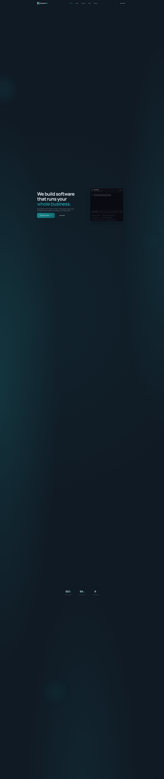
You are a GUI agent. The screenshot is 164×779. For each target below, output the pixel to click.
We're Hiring (122, 3)
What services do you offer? (96, 215)
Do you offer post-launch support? (110, 219)
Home (71, 3)
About (77, 3)
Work (89, 3)
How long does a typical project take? (97, 219)
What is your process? (95, 217)
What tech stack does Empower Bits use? (108, 215)
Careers (95, 3)
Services (83, 3)
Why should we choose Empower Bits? (107, 217)
